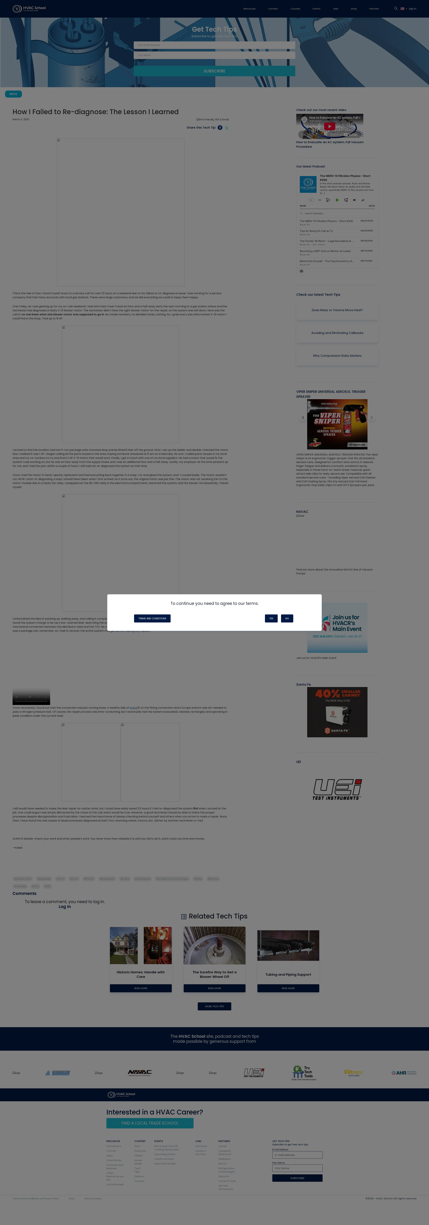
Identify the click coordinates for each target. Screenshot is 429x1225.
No (287, 618)
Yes (271, 618)
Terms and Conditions (152, 618)
